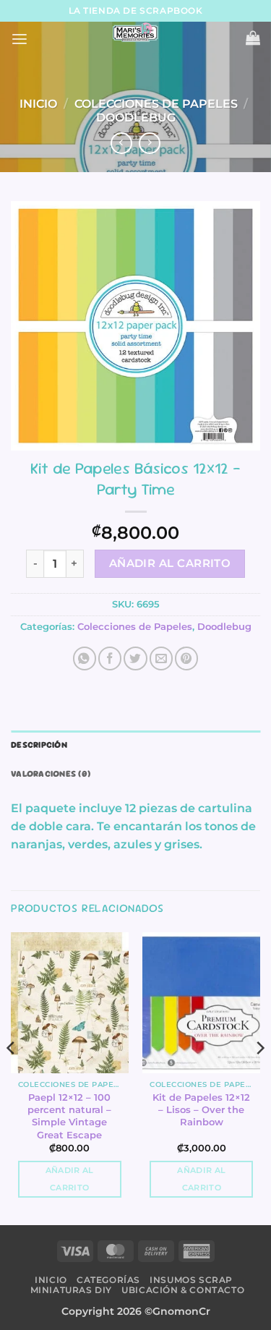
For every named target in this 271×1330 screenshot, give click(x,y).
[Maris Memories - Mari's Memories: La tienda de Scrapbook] (136, 32)
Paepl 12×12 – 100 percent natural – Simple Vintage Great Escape (69, 1116)
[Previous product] (149, 143)
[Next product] (121, 143)
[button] (19, 39)
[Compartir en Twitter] (135, 658)
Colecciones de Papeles (156, 104)
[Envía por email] (161, 658)
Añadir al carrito (170, 563)
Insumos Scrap (191, 1279)
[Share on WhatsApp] (84, 658)
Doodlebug (136, 117)
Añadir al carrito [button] (70, 1179)
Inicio (38, 104)
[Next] (259, 1077)
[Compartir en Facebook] (109, 658)
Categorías (108, 1279)
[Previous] (11, 1077)
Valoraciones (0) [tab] (50, 774)
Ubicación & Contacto (182, 1289)
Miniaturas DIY (71, 1289)
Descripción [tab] (39, 745)
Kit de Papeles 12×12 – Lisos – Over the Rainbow (201, 1109)
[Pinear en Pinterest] (186, 658)
